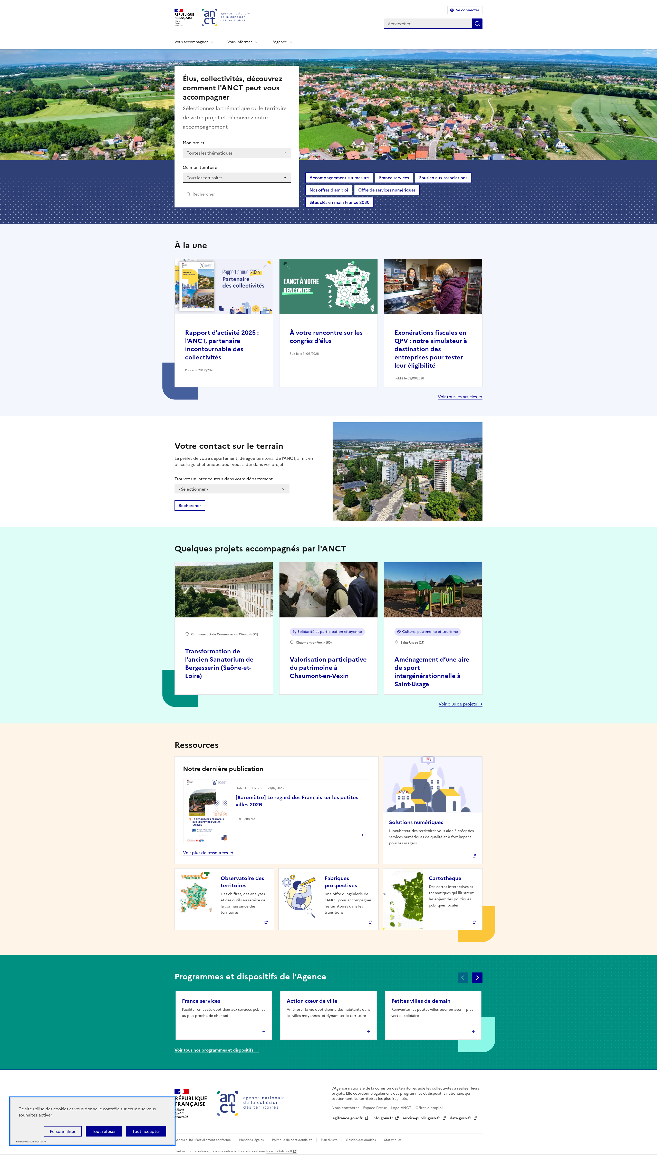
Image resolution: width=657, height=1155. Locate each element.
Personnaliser (62, 1131)
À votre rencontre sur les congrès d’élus (326, 337)
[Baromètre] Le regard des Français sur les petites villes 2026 (297, 801)
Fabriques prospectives (341, 881)
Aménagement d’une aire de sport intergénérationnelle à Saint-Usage (431, 672)
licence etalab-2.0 (279, 1151)
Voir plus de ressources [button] (205, 852)
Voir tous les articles (457, 397)
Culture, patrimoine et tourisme (430, 631)
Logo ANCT (401, 1108)
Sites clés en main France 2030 (340, 202)
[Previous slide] (463, 977)
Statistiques (392, 1140)
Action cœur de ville (312, 1001)
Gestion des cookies (361, 1140)
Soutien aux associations (443, 178)
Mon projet (194, 143)
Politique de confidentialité (292, 1140)
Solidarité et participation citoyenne (329, 631)
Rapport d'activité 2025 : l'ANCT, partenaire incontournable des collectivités (222, 345)
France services (394, 178)
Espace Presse (375, 1108)
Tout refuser (104, 1131)
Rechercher (477, 23)
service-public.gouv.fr (421, 1118)
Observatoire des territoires (242, 881)
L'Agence (279, 42)
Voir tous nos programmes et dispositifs (214, 1050)
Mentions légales (251, 1140)
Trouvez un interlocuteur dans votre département (224, 479)
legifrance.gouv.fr (347, 1118)
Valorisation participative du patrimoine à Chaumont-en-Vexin (328, 668)
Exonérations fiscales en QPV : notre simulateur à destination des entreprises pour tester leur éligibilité (430, 349)
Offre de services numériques (387, 190)
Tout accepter (146, 1131)
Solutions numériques (416, 822)
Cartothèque (445, 878)
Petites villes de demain (420, 1001)
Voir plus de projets (458, 704)
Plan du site (329, 1140)
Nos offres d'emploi (329, 190)
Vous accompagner (191, 42)
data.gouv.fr (460, 1118)
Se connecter (467, 10)
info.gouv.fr (382, 1118)
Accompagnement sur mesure (339, 178)
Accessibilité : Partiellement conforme (203, 1140)
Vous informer (239, 42)
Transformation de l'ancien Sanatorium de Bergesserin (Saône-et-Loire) (219, 664)
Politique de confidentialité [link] (31, 1141)
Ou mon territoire (200, 167)
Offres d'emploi (429, 1108)
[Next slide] (477, 977)
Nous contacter (345, 1108)
